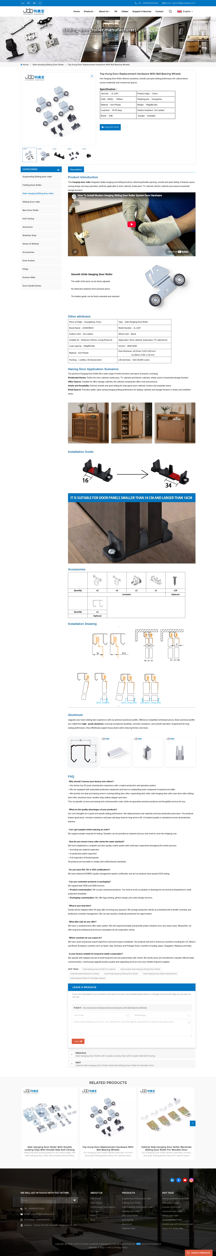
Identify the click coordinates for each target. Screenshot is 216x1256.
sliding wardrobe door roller (175, 1198)
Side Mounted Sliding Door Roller (84, 974)
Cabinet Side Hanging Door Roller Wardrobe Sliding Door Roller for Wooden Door (166, 1148)
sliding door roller (170, 1203)
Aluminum (27, 227)
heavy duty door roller (172, 1228)
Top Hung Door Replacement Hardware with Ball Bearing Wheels (115, 1008)
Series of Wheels (30, 244)
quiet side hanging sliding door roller (121, 974)
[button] (193, 1123)
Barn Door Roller (30, 210)
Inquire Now (111, 127)
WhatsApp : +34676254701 (37, 1219)
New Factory (96, 1203)
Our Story (95, 1211)
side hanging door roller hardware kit (160, 974)
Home (77, 11)
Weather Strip (29, 235)
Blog (92, 1220)
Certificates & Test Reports (102, 1207)
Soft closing (28, 218)
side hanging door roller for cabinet (99, 969)
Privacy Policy (121, 1247)
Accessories (28, 252)
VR (115, 11)
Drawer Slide (28, 277)
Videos (125, 11)
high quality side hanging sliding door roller (140, 969)
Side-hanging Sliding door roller (48, 64)
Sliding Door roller (31, 202)
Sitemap (93, 1247)
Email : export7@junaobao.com (180, 3)
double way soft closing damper (177, 1224)
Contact (160, 11)
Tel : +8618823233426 (148, 3)
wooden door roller (171, 1207)
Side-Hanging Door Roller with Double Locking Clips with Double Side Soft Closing (50, 1148)
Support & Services (141, 11)
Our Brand (95, 1198)
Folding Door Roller (32, 185)
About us (103, 11)
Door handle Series (31, 286)
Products (88, 11)
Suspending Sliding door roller (37, 176)
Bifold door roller (170, 1215)
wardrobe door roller (172, 1211)
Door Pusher (28, 260)
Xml (109, 1247)
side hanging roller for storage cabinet (87, 978)
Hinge (25, 269)
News (93, 1215)
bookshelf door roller (172, 1220)
